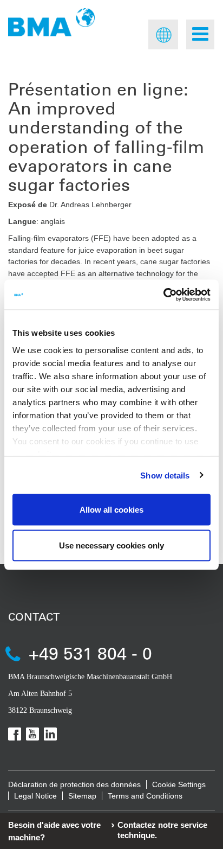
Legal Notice (35, 795)
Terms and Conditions (145, 795)
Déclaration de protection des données (74, 784)
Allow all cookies (111, 509)
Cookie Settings (179, 784)
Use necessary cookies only (111, 545)
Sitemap (82, 795)
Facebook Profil (14, 734)
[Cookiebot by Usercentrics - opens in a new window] (163, 295)
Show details (164, 475)
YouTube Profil (32, 734)
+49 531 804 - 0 (90, 653)
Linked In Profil (50, 734)
